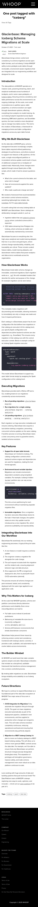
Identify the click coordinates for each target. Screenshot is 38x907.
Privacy (4, 888)
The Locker (5, 819)
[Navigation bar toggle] (33, 4)
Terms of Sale (6, 884)
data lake (23, 794)
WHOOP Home (6, 815)
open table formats (21, 203)
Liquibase (5, 203)
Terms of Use (5, 880)
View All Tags (6, 23)
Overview (4, 854)
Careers (4, 834)
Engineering (5, 842)
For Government (6, 865)
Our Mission (5, 830)
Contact (4, 838)
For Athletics (5, 857)
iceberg (9, 794)
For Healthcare (6, 869)
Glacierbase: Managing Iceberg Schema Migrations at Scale (18, 38)
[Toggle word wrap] (30, 286)
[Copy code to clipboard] (34, 286)
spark (16, 794)
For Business (5, 861)
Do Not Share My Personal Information (13, 892)
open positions (25, 784)
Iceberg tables (7, 97)
